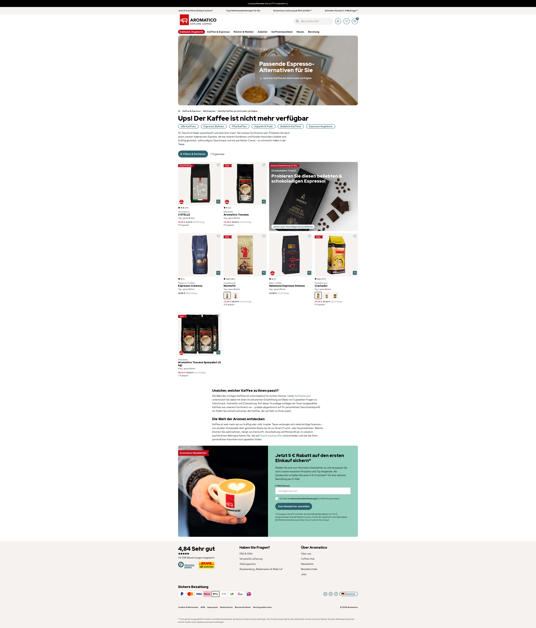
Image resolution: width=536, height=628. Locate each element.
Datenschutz (226, 607)
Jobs (303, 574)
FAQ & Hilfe (246, 553)
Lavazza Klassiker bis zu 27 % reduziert (267, 3)
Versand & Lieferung (251, 558)
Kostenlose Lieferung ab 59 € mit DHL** (292, 10)
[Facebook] (336, 594)
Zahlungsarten (248, 564)
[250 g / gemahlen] (326, 295)
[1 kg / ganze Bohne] (227, 295)
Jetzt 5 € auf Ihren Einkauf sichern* (195, 10)
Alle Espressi (209, 111)
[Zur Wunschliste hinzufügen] (218, 165)
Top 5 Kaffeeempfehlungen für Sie (243, 10)
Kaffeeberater (303, 395)
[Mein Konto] (338, 21)
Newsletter (307, 564)
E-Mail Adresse (282, 485)
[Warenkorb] (355, 21)
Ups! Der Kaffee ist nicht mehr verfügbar (287, 78)
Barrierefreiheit (243, 607)
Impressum (212, 607)
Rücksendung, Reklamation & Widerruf (261, 569)
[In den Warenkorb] (218, 202)
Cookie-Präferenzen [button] (188, 607)
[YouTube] (325, 594)
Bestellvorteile (309, 569)
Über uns (306, 553)
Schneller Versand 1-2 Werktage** (341, 10)
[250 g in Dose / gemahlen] (335, 295)
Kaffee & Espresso (192, 111)
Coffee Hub (307, 558)
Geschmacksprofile (271, 435)
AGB (203, 607)
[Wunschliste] (346, 21)
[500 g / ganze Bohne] (235, 295)
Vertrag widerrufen (262, 607)
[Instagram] (331, 594)
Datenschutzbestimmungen (304, 498)
